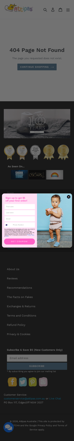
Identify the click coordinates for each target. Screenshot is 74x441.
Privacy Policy (30, 235)
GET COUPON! (19, 242)
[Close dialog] (68, 197)
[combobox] (8, 224)
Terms (7, 236)
